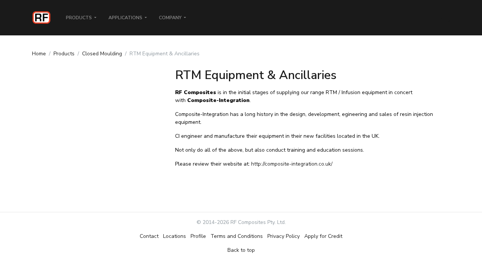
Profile (198, 236)
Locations (174, 236)
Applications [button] (125, 18)
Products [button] (79, 18)
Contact (149, 236)
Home (39, 53)
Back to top (241, 250)
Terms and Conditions (236, 236)
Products (64, 53)
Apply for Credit (323, 236)
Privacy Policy (283, 236)
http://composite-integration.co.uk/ (292, 163)
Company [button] (171, 18)
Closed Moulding (102, 53)
